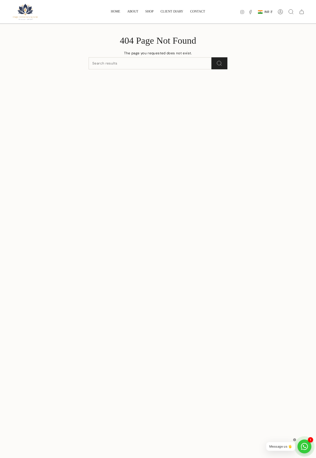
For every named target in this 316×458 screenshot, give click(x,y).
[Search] (219, 63)
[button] (149, 11)
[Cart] (301, 12)
